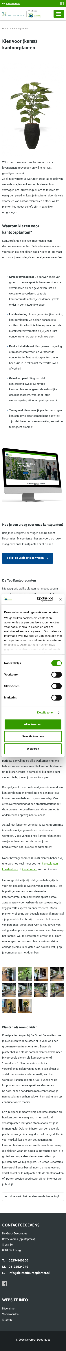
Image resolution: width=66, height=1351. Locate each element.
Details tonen (45, 712)
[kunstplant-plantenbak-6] (57, 990)
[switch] (56, 675)
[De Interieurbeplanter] (14, 14)
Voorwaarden (10, 1314)
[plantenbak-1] (9, 1006)
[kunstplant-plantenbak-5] (41, 990)
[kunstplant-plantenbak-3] (9, 990)
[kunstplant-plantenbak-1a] (25, 974)
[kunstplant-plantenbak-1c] (41, 974)
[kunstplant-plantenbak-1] (9, 974)
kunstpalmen (10, 869)
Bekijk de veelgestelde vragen (25, 557)
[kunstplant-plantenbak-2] (57, 974)
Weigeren (33, 748)
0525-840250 (13, 3)
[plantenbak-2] (25, 1006)
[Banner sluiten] (60, 599)
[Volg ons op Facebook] (62, 3)
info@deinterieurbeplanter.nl (29, 1273)
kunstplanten (50, 863)
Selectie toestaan (33, 736)
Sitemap (7, 1319)
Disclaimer (8, 1308)
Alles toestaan (33, 724)
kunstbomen (29, 869)
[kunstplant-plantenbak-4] (25, 990)
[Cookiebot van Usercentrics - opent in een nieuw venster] (39, 599)
